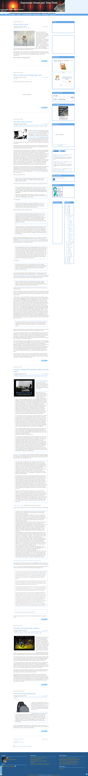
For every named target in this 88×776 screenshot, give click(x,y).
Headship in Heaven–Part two (35, 759)
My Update (32, 762)
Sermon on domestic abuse (35, 376)
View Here (61, 768)
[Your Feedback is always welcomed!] (1, 771)
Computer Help (45, 14)
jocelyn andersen (64, 144)
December (70, 215)
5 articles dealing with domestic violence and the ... (70, 230)
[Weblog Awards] (8, 766)
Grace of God (24, 27)
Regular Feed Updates (58, 61)
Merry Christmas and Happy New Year (27, 75)
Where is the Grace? (21, 24)
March (69, 253)
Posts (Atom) (21, 742)
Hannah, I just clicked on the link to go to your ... (68, 764)
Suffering (32, 632)
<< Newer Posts (17, 739)
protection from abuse (36, 696)
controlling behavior (21, 374)
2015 (68, 204)
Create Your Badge (62, 177)
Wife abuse (42, 126)
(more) (54, 159)
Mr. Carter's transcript (37, 171)
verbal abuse (36, 632)
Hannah (9, 757)
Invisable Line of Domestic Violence (26, 628)
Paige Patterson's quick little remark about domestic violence (29, 239)
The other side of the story (22, 122)
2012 (68, 209)
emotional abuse (20, 632)
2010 (68, 212)
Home (2, 14)
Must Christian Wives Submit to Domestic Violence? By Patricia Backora (27, 560)
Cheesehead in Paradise (18, 454)
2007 (68, 259)
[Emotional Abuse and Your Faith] (63, 115)
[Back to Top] (87, 774)
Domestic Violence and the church (37, 125)
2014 (68, 206)
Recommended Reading (26, 14)
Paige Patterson (37, 126)
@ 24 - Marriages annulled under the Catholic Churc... (69, 762)
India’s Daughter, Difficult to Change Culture (38, 757)
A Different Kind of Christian (18, 505)
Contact (18, 14)
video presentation (18, 171)
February (69, 254)
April (69, 251)
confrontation (25, 631)
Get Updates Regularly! (67, 76)
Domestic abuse (27, 125)
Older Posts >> (45, 739)
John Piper (31, 126)
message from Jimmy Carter (33, 131)
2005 (68, 262)
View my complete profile (11, 759)
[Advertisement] (44, 18)
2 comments (46, 77)
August (69, 247)
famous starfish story (32, 587)
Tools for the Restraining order (24, 694)
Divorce (22, 125)
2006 (68, 260)
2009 (68, 213)
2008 (68, 257)
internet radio (58, 144)
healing (17, 126)
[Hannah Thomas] (54, 180)
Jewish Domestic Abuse (24, 126)
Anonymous (61, 154)
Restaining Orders (43, 696)
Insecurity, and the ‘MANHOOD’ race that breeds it (39, 764)
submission (42, 376)
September (70, 244)
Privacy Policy (53, 14)
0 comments (46, 26)
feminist (25, 632)
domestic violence (28, 696)
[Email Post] (28, 27)
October (69, 243)
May (69, 250)
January (69, 256)
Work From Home (36, 14)
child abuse (20, 631)
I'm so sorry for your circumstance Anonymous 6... (68, 757)
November (70, 241)
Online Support (12, 14)
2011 (68, 210)
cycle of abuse (28, 374)
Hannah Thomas (55, 177)
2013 (68, 207)
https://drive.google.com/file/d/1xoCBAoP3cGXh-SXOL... (70, 759)
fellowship (20, 27)
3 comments (46, 630)
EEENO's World (16, 566)
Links (6, 14)
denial (19, 125)
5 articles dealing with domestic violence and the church (31, 370)
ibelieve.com (35, 134)
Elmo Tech (47, 704)
